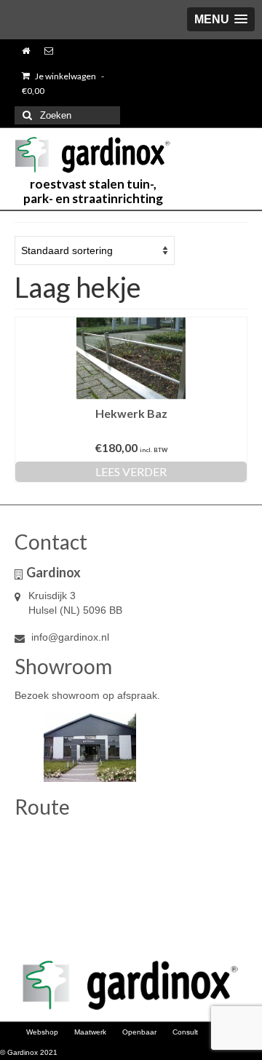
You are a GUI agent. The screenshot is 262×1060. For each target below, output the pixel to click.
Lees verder (131, 471)
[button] (221, 19)
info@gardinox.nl (68, 637)
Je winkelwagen (63, 83)
